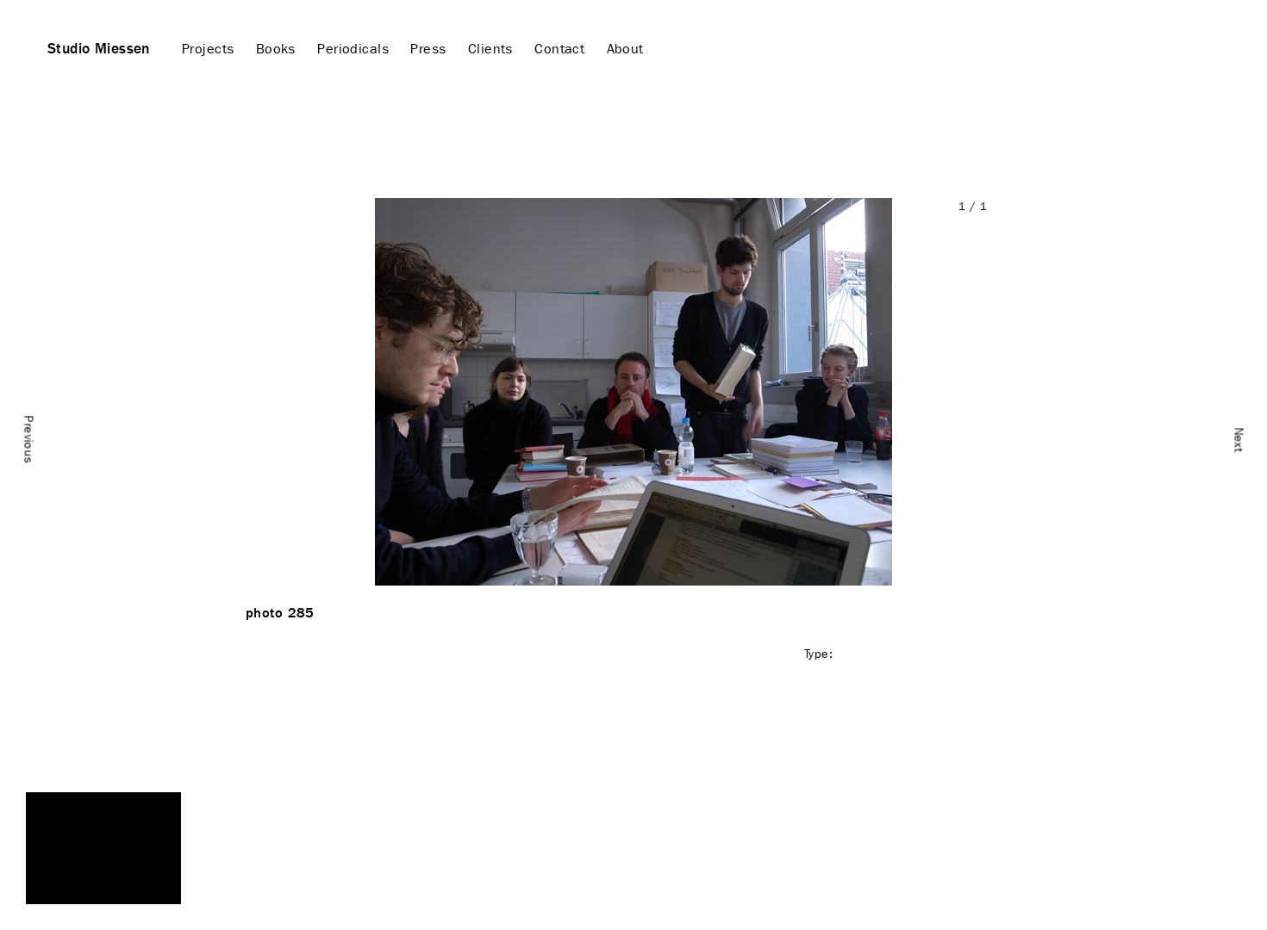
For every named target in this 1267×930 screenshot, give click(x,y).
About (625, 48)
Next (1239, 439)
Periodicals (353, 48)
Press (428, 48)
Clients (490, 48)
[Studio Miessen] (103, 848)
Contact (559, 48)
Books (276, 48)
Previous (29, 439)
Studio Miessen (98, 48)
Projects (208, 48)
